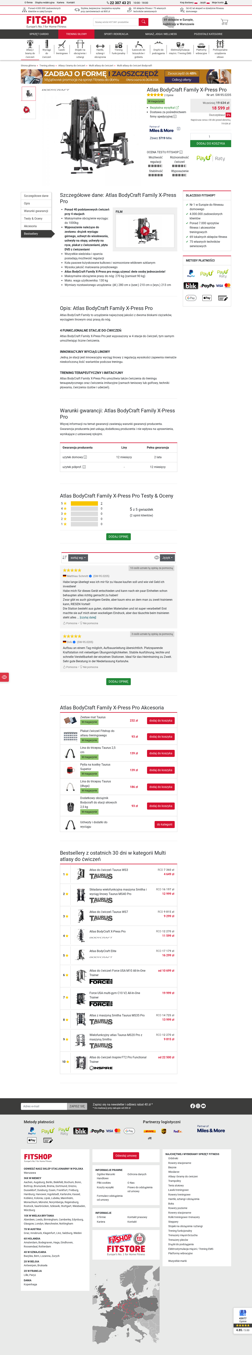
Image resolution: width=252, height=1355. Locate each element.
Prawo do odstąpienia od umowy (140, 1189)
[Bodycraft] (56, 89)
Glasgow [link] (29, 1223)
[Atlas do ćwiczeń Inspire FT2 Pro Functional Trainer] (81, 1062)
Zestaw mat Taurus (93, 717)
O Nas (130, 1182)
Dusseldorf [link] (30, 1190)
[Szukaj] (143, 22)
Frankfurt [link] (62, 1190)
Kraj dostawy (187, 2)
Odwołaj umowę (126, 1155)
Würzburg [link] (29, 1210)
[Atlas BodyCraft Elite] (81, 955)
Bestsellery (31, 233)
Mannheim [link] (67, 1198)
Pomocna (71, 623)
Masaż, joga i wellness (161, 34)
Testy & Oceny (33, 218)
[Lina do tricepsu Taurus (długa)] (70, 786)
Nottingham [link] (66, 1223)
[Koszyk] (225, 22)
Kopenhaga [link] (30, 1284)
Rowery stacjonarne (179, 1163)
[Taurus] (101, 876)
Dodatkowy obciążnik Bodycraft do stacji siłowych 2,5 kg (98, 802)
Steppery (173, 1221)
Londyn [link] (39, 1223)
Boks (171, 1203)
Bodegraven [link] (45, 1242)
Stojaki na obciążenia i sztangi (185, 1226)
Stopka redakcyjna (44, 2)
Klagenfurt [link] (49, 1233)
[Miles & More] (211, 1128)
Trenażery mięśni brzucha (183, 1235)
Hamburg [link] (29, 1194)
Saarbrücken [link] (41, 1206)
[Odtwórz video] (145, 231)
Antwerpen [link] (30, 1265)
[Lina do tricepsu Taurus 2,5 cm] (70, 753)
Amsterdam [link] (30, 1242)
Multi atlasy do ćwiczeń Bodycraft (134, 65)
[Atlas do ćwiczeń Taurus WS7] (81, 916)
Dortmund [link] (61, 1186)
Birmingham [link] (51, 1219)
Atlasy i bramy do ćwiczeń (71, 65)
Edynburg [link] (77, 1219)
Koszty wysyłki (105, 1187)
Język (203, 2)
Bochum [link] (69, 1182)
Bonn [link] (78, 1182)
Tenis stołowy (176, 1185)
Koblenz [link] (28, 1198)
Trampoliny (174, 1181)
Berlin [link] (49, 1182)
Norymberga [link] (56, 1202)
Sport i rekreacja (116, 34)
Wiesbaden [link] (79, 1206)
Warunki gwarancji (36, 211)
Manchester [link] (51, 1223)
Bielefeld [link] (58, 1182)
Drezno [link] (72, 1186)
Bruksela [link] (42, 1265)
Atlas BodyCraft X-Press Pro (107, 931)
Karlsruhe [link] (65, 1194)
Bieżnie (172, 1167)
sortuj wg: (77, 557)
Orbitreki (173, 1158)
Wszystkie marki (177, 1261)
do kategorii (164, 824)
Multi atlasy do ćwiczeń (101, 65)
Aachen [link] (28, 1182)
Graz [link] (26, 1233)
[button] (29, 94)
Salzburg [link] (67, 1233)
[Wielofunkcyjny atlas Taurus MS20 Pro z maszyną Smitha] (81, 1040)
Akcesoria (30, 226)
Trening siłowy (76, 34)
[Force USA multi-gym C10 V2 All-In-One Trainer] (81, 998)
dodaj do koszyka (211, 143)
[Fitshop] (47, 21)
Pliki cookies (104, 1182)
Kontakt (71, 2)
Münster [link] (43, 1202)
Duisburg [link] (42, 1190)
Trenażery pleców (178, 1240)
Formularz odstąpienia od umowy (110, 1198)
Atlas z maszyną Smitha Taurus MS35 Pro (117, 1015)
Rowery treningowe (179, 1194)
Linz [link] (58, 1233)
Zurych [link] (56, 1256)
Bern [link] (36, 1256)
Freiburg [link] (73, 1190)
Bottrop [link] (28, 1186)
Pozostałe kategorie (208, 34)
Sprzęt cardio (39, 34)
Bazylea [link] (28, 1256)
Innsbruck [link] (36, 1233)
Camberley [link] (65, 1219)
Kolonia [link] (38, 1198)
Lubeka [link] (55, 1198)
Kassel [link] (76, 1194)
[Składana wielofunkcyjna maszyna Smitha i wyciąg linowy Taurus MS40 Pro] (81, 895)
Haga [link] (56, 1242)
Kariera (60, 2)
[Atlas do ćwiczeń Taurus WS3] (81, 874)
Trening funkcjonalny (180, 1230)
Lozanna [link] (45, 1256)
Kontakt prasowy (137, 1217)
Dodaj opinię (118, 536)
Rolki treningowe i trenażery (184, 1217)
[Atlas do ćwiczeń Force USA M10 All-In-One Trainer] (81, 976)
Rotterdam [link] (45, 1246)
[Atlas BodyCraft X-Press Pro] (81, 935)
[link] (177, 107)
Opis (27, 203)
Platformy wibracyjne (180, 1253)
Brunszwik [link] (40, 1186)
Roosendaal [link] (30, 1246)
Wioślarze (173, 1171)
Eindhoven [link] (67, 1242)
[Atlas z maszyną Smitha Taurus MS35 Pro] (81, 1019)
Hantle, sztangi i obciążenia (183, 1199)
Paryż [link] (32, 1275)
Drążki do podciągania (181, 1244)
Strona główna (28, 65)
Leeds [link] (39, 1219)
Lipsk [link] (47, 1198)
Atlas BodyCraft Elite (102, 951)
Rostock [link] (28, 1206)
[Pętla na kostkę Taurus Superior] (70, 770)
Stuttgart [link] (66, 1206)
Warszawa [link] (30, 1172)
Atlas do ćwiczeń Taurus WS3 (108, 870)
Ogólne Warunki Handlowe (106, 1176)
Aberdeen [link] (29, 1219)
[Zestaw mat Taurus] (70, 720)
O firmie (29, 2)
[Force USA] (101, 981)
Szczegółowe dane (36, 196)
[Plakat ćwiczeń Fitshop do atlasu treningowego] (70, 736)
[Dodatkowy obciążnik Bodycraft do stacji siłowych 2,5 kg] (70, 806)
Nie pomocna (90, 623)
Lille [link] (26, 1275)
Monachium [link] (30, 1202)
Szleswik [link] (55, 1206)
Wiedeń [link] (77, 1233)
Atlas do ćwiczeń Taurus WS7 (108, 912)
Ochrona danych (136, 1174)
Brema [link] (50, 1186)
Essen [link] (52, 1190)
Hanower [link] (41, 1194)
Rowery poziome (177, 1208)
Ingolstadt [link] (53, 1194)
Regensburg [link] (71, 1202)
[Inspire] (101, 1068)
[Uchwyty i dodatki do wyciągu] (70, 824)
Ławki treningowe (178, 1190)
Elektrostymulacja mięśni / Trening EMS (190, 1249)
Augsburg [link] (39, 1182)
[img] (178, 128)
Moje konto (218, 2)
